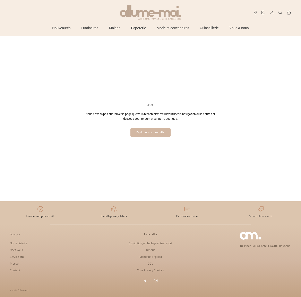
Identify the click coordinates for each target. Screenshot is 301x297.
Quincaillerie (209, 28)
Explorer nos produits (150, 132)
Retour (150, 250)
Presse (14, 263)
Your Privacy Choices (150, 270)
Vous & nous (239, 28)
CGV (150, 263)
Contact (15, 270)
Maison (114, 28)
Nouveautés (61, 28)
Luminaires (89, 28)
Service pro (17, 256)
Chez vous (16, 250)
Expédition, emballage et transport (150, 243)
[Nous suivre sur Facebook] (255, 12)
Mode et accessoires (173, 28)
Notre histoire (18, 243)
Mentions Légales (150, 256)
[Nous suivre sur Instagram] (263, 12)
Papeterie (138, 28)
